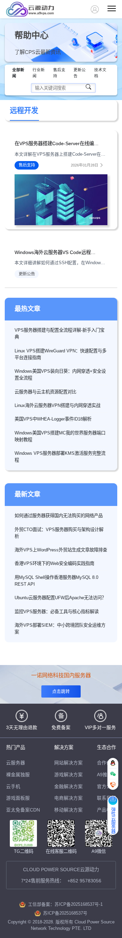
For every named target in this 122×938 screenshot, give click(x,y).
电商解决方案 (68, 798)
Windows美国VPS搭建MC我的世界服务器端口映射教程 (60, 436)
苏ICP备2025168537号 (65, 913)
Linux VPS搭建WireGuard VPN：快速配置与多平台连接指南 (60, 354)
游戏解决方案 (68, 774)
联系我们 (106, 798)
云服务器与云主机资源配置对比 (45, 391)
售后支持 (59, 73)
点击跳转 (61, 691)
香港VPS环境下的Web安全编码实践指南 (54, 563)
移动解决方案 (68, 810)
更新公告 (80, 73)
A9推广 (104, 774)
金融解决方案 (68, 786)
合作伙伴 (106, 762)
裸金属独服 (18, 774)
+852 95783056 (84, 880)
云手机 (13, 786)
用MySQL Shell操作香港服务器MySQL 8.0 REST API (56, 581)
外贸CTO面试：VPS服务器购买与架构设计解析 (59, 533)
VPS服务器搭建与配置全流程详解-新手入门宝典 (59, 333)
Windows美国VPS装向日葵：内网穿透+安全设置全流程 (60, 374)
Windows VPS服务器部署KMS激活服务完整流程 (60, 457)
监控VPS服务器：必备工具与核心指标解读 (57, 611)
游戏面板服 (18, 798)
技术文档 (100, 73)
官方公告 (106, 786)
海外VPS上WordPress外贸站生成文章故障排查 (61, 549)
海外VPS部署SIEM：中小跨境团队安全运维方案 (60, 628)
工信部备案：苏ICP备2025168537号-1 (65, 904)
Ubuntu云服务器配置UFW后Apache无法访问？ (60, 597)
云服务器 (15, 762)
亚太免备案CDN (23, 810)
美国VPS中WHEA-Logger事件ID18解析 (53, 419)
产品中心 (106, 810)
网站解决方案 (68, 762)
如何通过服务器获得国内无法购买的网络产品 (59, 515)
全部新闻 (18, 73)
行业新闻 (39, 73)
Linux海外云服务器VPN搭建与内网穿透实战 (57, 405)
